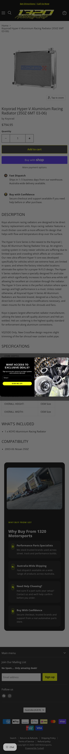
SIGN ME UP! (17, 383)
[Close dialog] (66, 359)
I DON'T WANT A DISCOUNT (17, 389)
